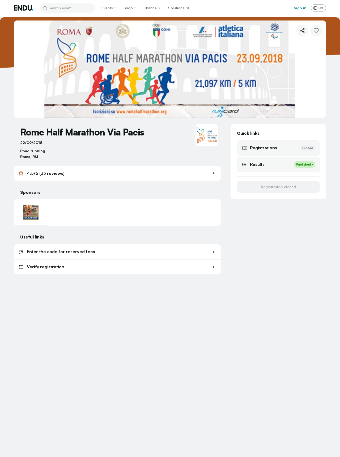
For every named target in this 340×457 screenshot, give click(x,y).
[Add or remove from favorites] (316, 30)
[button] (117, 173)
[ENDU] (23, 8)
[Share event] (302, 30)
